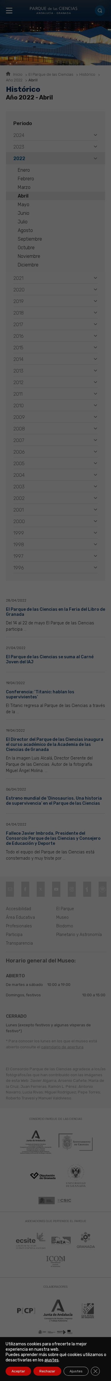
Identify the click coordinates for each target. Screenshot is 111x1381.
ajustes (51, 1360)
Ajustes (76, 1371)
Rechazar (47, 1371)
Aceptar (18, 1371)
